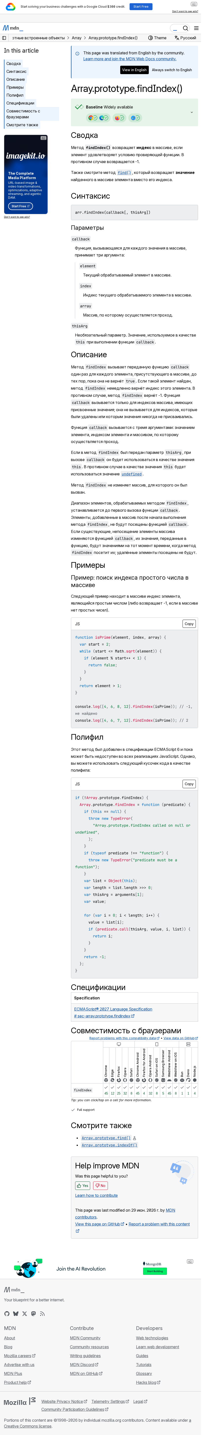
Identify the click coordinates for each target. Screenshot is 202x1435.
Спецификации (20, 103)
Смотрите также (22, 124)
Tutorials (141, 1391)
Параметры (87, 227)
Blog (8, 1374)
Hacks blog (144, 1409)
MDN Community (84, 1365)
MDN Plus (13, 1400)
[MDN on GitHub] (7, 1341)
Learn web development (155, 1374)
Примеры (15, 87)
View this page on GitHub (97, 1251)
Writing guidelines (84, 1382)
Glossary (142, 1400)
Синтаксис (16, 71)
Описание (15, 79)
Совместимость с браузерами (23, 113)
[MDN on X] (25, 1341)
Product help (15, 1409)
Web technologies (150, 1365)
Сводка (84, 135)
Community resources (88, 1374)
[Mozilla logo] (19, 1428)
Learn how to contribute (96, 1223)
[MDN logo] (14, 1317)
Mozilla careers (17, 1382)
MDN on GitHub (83, 1400)
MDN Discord (81, 1391)
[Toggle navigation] (196, 28)
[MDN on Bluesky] (16, 1341)
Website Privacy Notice (62, 1428)
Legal (138, 1428)
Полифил (14, 95)
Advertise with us (19, 1391)
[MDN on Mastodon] (33, 1341)
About (9, 1365)
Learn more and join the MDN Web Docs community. (129, 58)
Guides (140, 1382)
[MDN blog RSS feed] (42, 1341)
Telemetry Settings (108, 1428)
